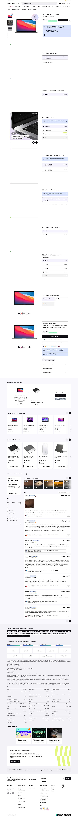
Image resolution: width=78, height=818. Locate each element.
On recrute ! (9, 789)
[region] (39, 424)
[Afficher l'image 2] (24, 313)
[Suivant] (29, 313)
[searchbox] (40, 3)
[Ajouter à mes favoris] (69, 20)
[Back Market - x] (13, 793)
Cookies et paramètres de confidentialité (44, 799)
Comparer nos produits (22, 806)
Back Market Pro (10, 791)
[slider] (8, 504)
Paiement (19, 793)
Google (35, 756)
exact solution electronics (55, 342)
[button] (35, 17)
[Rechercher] (22, 3)
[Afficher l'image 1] (21, 313)
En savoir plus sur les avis (13, 493)
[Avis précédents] (67, 621)
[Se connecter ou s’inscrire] (67, 3)
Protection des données (44, 796)
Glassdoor (53, 789)
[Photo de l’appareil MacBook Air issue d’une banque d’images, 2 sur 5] (10, 29)
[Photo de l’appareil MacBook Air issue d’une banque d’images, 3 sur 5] (10, 35)
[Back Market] (13, 3)
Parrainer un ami (32, 787)
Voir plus (26, 531)
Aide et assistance (21, 801)
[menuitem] (17, 6)
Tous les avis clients (21, 807)
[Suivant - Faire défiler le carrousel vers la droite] (36, 142)
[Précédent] (19, 313)
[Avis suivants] (70, 621)
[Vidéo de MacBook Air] (10, 23)
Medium (52, 791)
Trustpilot (52, 787)
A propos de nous (10, 787)
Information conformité (64, 342)
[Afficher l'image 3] (27, 313)
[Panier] (70, 3)
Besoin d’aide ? (62, 3)
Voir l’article (56, 534)
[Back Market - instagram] (8, 793)
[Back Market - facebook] (10, 793)
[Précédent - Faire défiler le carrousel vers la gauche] (33, 142)
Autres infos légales (43, 800)
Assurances (20, 799)
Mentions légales (43, 802)
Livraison (19, 795)
